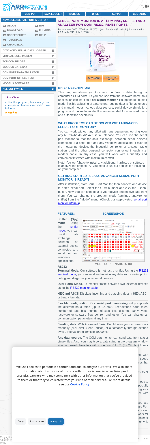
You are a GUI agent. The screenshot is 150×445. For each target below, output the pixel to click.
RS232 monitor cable (84, 287)
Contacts (139, 14)
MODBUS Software (16, 83)
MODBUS (74, 14)
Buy (41, 25)
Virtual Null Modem (17, 55)
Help (42, 35)
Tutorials (14, 39)
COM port (31, 14)
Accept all (55, 421)
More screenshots (111, 264)
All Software (13, 88)
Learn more (37, 421)
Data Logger (52, 14)
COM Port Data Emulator (21, 72)
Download (14, 30)
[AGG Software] (24, 7)
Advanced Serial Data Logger (24, 50)
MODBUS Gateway (15, 66)
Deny (21, 421)
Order (96, 14)
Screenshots (16, 35)
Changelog (15, 44)
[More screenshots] (113, 240)
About (11, 25)
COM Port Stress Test (19, 77)
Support (118, 14)
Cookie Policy (79, 384)
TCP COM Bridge (14, 61)
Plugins (44, 30)
